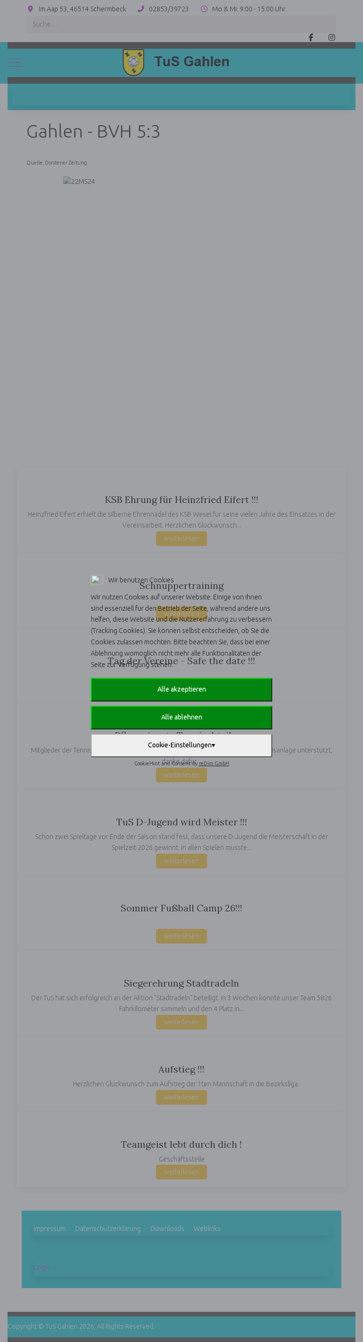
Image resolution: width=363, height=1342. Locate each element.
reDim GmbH (214, 763)
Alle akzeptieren (181, 689)
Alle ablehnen (181, 717)
